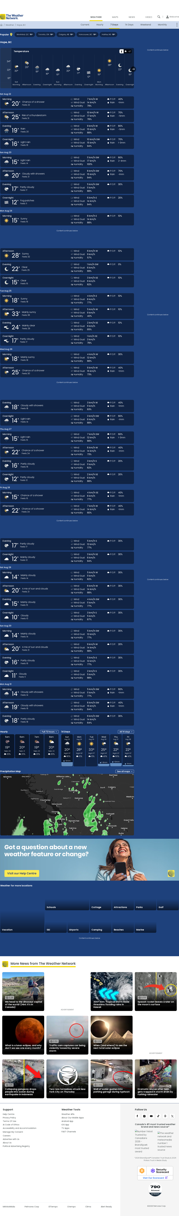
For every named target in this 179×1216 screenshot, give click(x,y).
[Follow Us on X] (172, 1116)
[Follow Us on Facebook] (137, 1116)
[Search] (158, 16)
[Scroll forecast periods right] (133, 69)
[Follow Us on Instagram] (144, 1116)
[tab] (121, 51)
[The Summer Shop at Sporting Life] (168, 922)
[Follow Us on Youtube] (151, 1116)
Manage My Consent (13, 1132)
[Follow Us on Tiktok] (158, 1116)
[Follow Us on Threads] (165, 1116)
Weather (10, 25)
